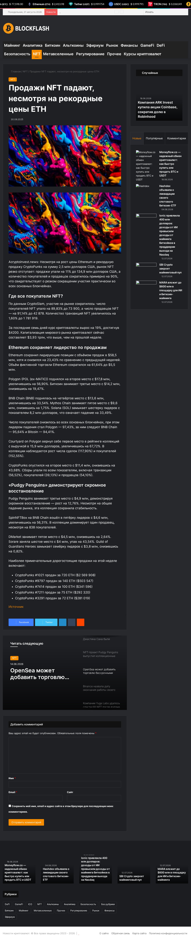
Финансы (129, 45)
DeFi (161, 45)
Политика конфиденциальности (168, 933)
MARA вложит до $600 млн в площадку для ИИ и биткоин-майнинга (170, 290)
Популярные (154, 138)
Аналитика (32, 45)
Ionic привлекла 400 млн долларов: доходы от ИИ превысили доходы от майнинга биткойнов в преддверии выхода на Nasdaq (169, 235)
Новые (136, 138)
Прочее (114, 54)
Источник (16, 607)
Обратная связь (120, 933)
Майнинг (12, 45)
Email (13, 792)
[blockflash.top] (26, 28)
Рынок (112, 45)
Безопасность (17, 54)
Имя (12, 778)
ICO (30, 904)
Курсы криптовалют (142, 54)
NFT (36, 54)
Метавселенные (58, 54)
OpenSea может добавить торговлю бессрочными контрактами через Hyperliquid (37, 673)
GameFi (147, 45)
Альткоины (73, 45)
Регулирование (90, 54)
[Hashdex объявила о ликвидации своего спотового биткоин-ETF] (146, 191)
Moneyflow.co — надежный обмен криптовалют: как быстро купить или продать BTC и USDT (170, 163)
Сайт (70, 792)
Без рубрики (108, 904)
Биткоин (52, 45)
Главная (15, 71)
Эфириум (95, 45)
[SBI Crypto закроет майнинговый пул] (146, 270)
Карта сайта (139, 933)
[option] (65, 673)
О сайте (104, 933)
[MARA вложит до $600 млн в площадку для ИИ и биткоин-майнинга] (146, 288)
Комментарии (176, 138)
